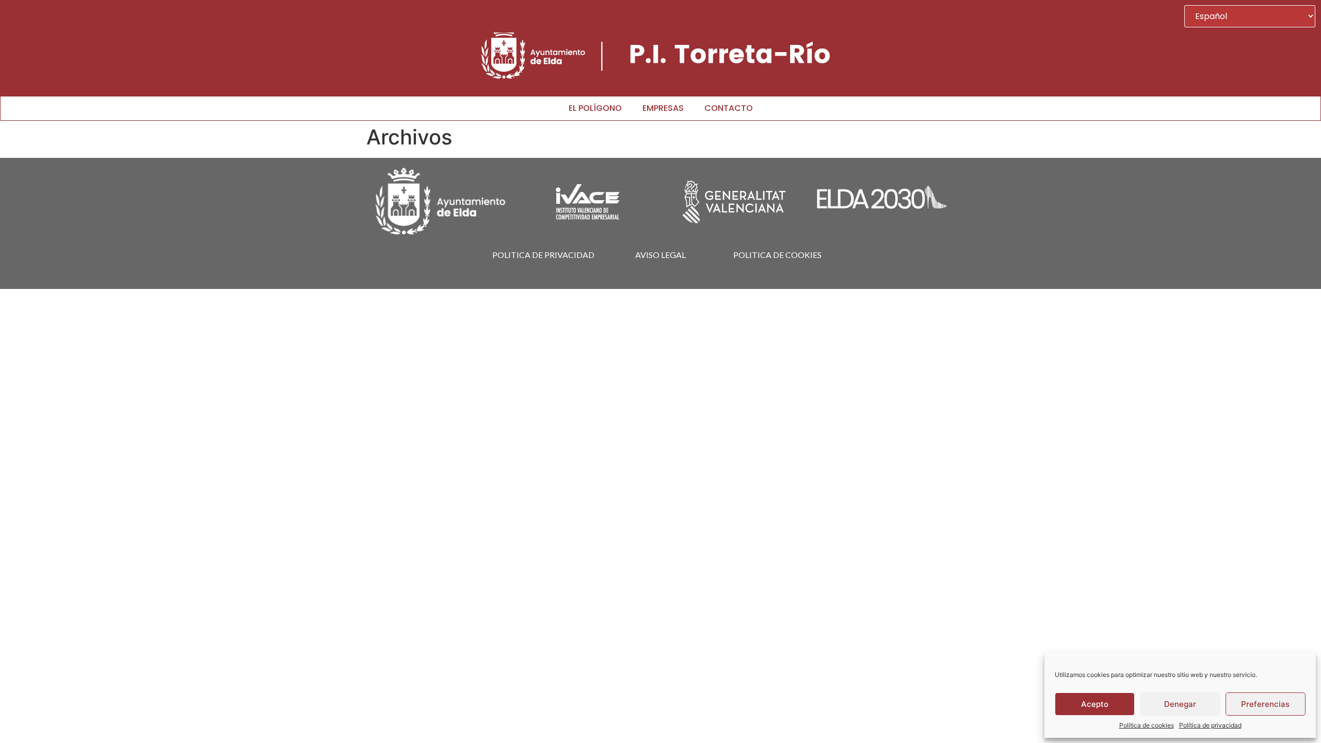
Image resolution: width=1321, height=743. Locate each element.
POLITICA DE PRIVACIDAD (543, 255)
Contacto (728, 108)
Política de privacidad (1210, 725)
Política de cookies (1146, 725)
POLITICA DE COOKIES (777, 255)
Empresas (663, 108)
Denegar (1180, 704)
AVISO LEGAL (660, 255)
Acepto (1094, 704)
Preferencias (1265, 704)
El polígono (595, 108)
